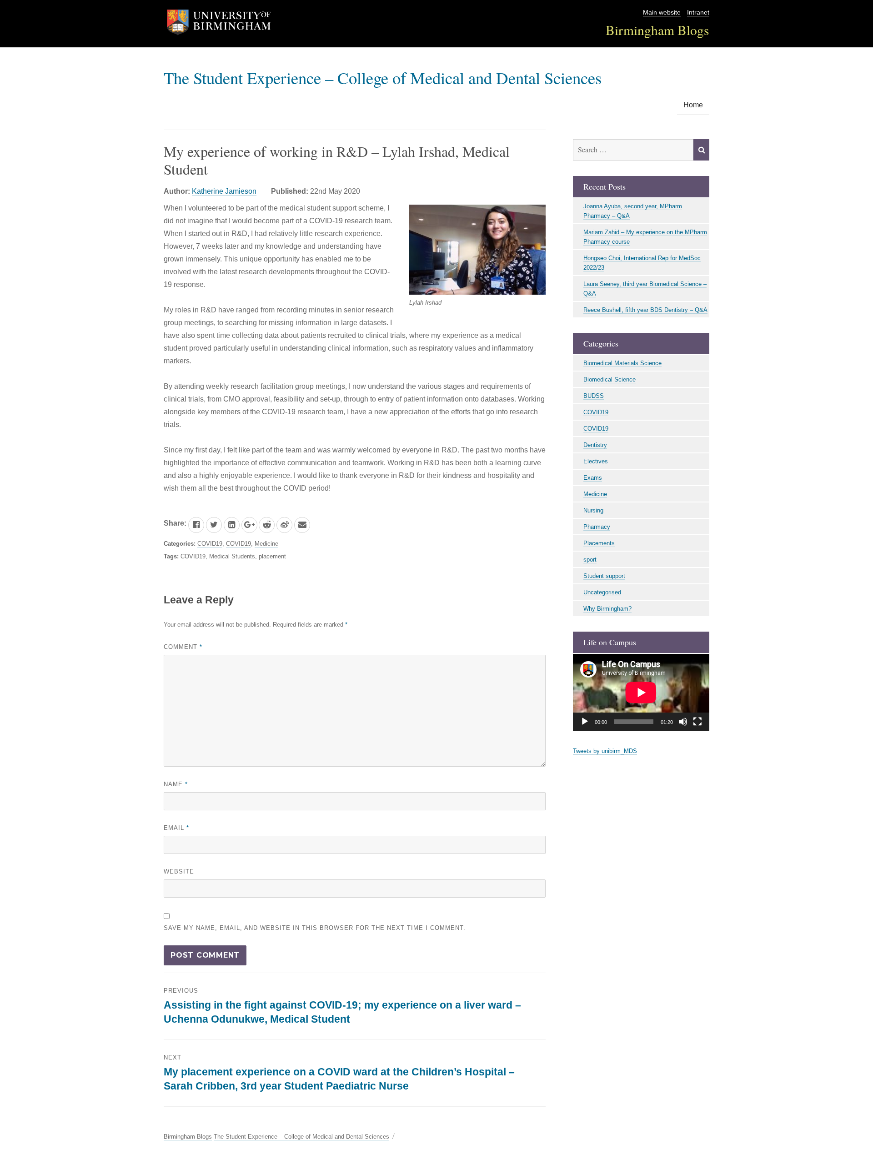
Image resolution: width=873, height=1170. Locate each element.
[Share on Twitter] (214, 525)
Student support (604, 575)
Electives (595, 461)
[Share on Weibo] (284, 525)
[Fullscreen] (697, 721)
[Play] (584, 721)
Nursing (593, 510)
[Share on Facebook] (196, 525)
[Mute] (682, 721)
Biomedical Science (609, 379)
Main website (662, 12)
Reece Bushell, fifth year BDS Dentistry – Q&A (645, 309)
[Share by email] (302, 525)
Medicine (266, 543)
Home (693, 105)
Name (176, 784)
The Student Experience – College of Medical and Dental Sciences (383, 77)
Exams (592, 477)
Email (176, 827)
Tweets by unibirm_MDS (605, 751)
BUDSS (593, 395)
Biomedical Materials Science (622, 363)
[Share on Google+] (249, 525)
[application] (641, 692)
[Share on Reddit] (267, 525)
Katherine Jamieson (224, 191)
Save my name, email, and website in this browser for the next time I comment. (315, 927)
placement (272, 556)
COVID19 (209, 543)
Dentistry (595, 445)
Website (179, 871)
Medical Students (232, 556)
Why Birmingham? (607, 608)
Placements (599, 543)
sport (590, 559)
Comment (183, 646)
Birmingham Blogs (657, 30)
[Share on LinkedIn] (232, 525)
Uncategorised (602, 592)
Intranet (698, 12)
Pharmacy (596, 526)
